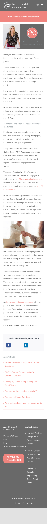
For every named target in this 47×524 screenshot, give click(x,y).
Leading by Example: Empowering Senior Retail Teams (32, 475)
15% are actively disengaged (30, 179)
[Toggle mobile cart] (38, 5)
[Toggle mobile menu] (42, 5)
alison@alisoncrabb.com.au (14, 446)
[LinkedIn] (26, 345)
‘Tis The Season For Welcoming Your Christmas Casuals (33, 456)
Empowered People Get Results (18, 397)
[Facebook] (8, 345)
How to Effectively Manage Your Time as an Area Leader (34, 438)
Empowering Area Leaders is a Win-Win (22, 391)
